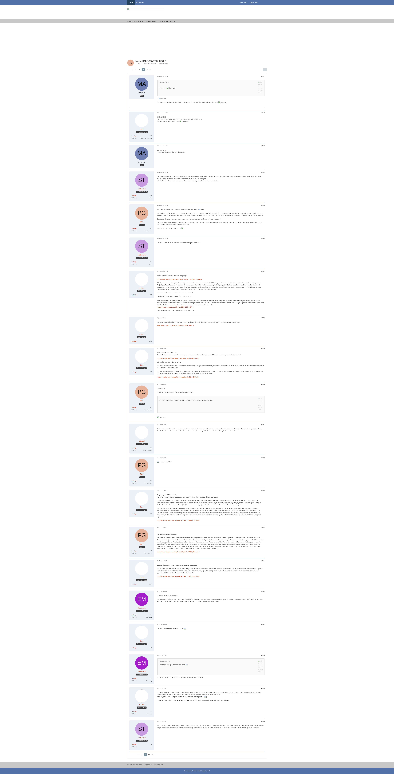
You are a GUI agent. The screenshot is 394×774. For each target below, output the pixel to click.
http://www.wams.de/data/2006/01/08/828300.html (174, 326)
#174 (263, 528)
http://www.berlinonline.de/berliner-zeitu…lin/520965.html (177, 377)
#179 (263, 688)
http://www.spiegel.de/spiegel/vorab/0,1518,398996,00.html (177, 552)
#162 (263, 113)
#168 (263, 318)
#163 (263, 146)
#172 (263, 458)
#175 (263, 561)
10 (147, 70)
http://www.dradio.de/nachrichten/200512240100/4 (174, 307)
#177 (263, 625)
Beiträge (134, 136)
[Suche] (263, 2)
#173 (263, 491)
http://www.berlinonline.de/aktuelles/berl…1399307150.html (178, 576)
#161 (263, 76)
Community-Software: (197, 771)
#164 (263, 172)
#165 (263, 205)
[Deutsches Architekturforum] (197, 12)
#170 (263, 384)
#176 (263, 591)
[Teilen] (265, 69)
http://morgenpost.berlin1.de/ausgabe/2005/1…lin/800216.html (179, 279)
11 (150, 70)
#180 (263, 721)
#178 (263, 655)
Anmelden (243, 2)
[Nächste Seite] (154, 69)
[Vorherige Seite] (129, 69)
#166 (263, 238)
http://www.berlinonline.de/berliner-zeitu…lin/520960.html (177, 358)
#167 (263, 272)
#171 (263, 425)
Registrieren (254, 2)
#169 (263, 349)
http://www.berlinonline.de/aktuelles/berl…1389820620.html (178, 520)
